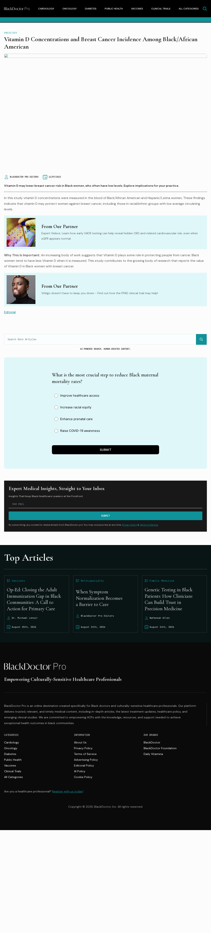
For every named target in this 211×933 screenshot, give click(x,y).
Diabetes (90, 8)
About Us (80, 742)
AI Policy (79, 771)
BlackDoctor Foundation (160, 748)
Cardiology (46, 8)
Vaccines (137, 8)
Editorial (10, 312)
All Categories (189, 8)
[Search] (201, 339)
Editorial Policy (84, 765)
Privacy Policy (129, 524)
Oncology (69, 8)
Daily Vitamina (153, 753)
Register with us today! (67, 791)
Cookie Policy (83, 777)
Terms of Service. (149, 524)
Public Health (114, 8)
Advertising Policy (86, 759)
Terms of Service (85, 753)
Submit (105, 449)
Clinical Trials (160, 8)
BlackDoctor (152, 742)
